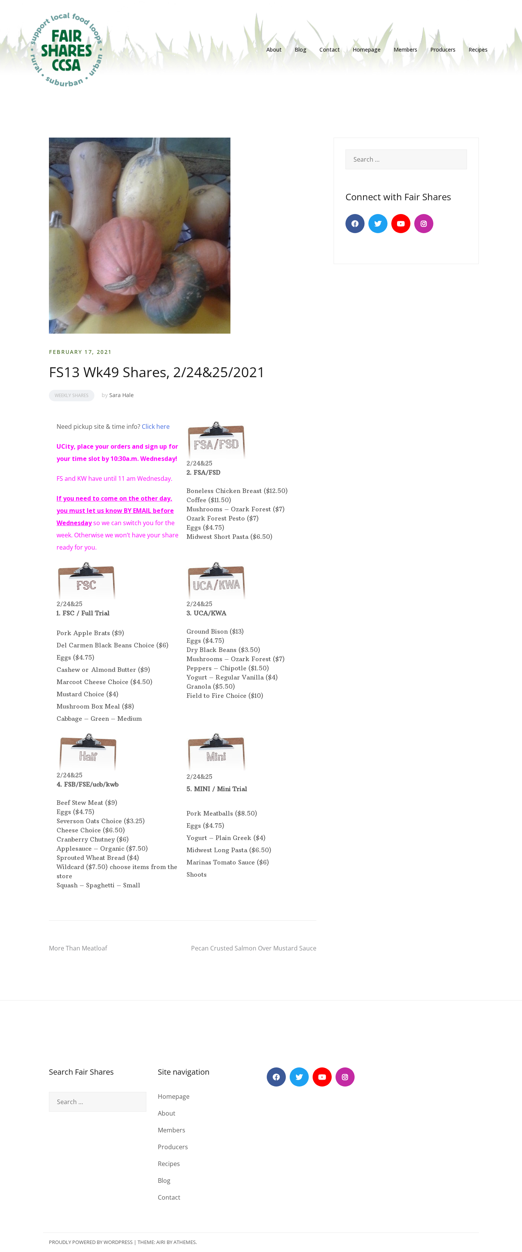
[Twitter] (377, 223)
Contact (329, 49)
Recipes (478, 49)
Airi (160, 1242)
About (274, 49)
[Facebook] (355, 223)
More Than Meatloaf (78, 948)
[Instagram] (423, 223)
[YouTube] (400, 223)
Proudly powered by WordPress (91, 1242)
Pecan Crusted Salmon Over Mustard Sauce (253, 948)
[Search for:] (406, 159)
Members (405, 49)
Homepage (367, 49)
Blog (300, 49)
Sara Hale (121, 395)
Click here (156, 426)
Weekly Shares (72, 395)
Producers (443, 49)
